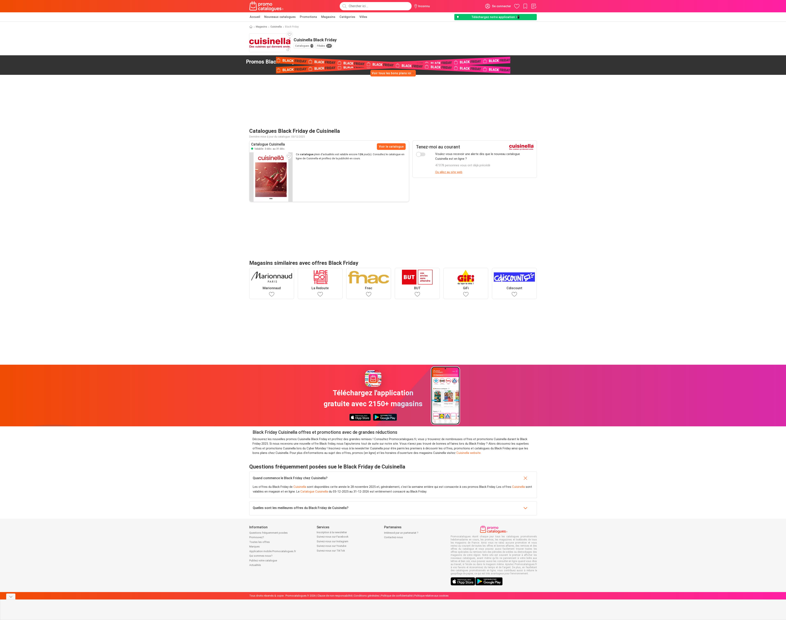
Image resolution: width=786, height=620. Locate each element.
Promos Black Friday (279, 62)
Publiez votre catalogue (263, 560)
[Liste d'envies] (533, 6)
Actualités (255, 565)
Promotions (308, 17)
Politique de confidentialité (396, 595)
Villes (363, 17)
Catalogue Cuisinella (314, 491)
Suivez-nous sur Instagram (332, 541)
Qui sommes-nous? (260, 555)
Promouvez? (256, 537)
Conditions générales (366, 595)
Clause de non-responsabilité (334, 595)
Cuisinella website (468, 453)
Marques (254, 546)
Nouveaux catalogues (280, 17)
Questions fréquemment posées (268, 532)
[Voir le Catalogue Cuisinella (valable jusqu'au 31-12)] (271, 177)
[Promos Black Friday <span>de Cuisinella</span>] (317, 61)
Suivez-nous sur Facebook (333, 536)
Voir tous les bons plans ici (391, 73)
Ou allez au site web (448, 172)
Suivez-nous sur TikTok (331, 550)
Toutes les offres (259, 542)
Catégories (347, 17)
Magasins (328, 17)
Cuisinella (276, 26)
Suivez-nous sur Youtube (331, 545)
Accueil (255, 17)
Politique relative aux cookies (431, 595)
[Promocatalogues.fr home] (266, 6)
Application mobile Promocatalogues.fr (272, 551)
